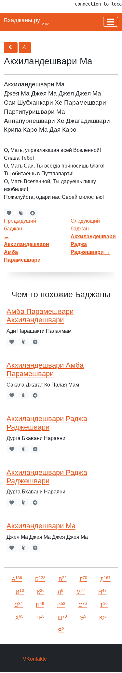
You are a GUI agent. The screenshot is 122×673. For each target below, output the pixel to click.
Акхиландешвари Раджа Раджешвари (47, 423)
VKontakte (35, 659)
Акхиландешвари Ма (41, 526)
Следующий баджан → (93, 236)
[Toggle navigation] (110, 22)
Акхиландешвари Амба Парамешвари (45, 369)
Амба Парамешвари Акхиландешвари (40, 316)
